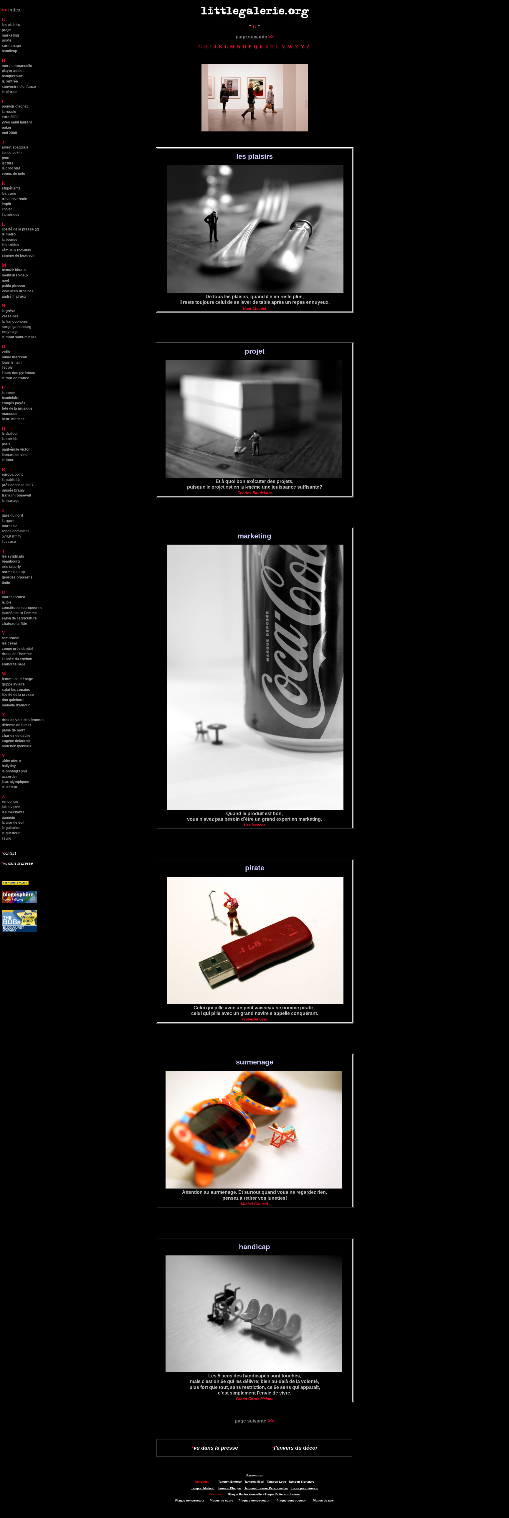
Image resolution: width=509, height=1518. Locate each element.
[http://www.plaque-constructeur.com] (306, 1499)
